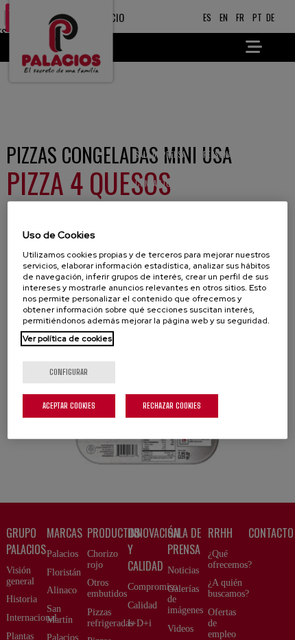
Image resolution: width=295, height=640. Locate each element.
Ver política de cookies (67, 338)
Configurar (68, 372)
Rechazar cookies (172, 405)
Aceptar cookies (69, 405)
